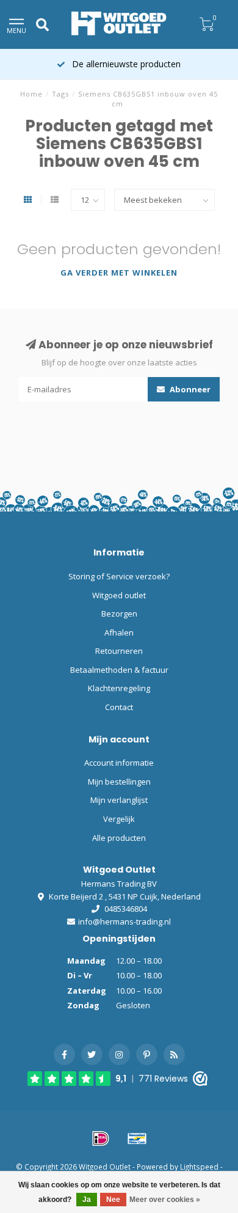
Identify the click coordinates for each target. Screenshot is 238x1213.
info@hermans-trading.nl (124, 921)
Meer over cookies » (164, 1199)
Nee (113, 1199)
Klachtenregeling (119, 688)
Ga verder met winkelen (119, 272)
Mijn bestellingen (119, 781)
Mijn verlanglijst (119, 799)
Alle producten (119, 837)
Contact (119, 707)
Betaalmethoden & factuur (119, 669)
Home (31, 93)
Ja (86, 1199)
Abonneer (189, 389)
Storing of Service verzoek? (119, 576)
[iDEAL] (100, 1138)
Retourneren (119, 650)
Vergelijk (119, 818)
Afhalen (119, 632)
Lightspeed (199, 1166)
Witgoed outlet (119, 595)
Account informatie (119, 762)
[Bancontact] (137, 1138)
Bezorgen (119, 613)
